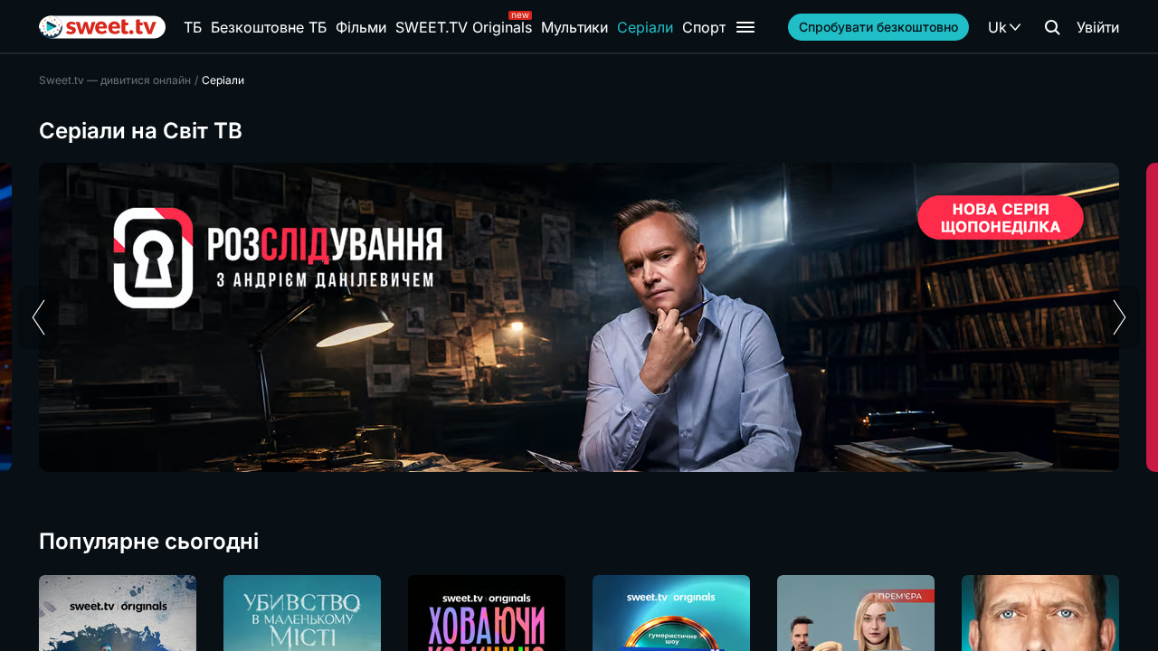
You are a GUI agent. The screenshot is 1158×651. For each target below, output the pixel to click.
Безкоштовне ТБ (269, 27)
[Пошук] (1052, 27)
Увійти (1098, 27)
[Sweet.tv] (102, 27)
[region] (579, 317)
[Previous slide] (38, 317)
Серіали (645, 27)
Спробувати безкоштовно (878, 26)
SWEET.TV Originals (463, 27)
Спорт (704, 27)
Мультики (574, 27)
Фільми (361, 27)
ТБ (193, 27)
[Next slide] (1119, 317)
